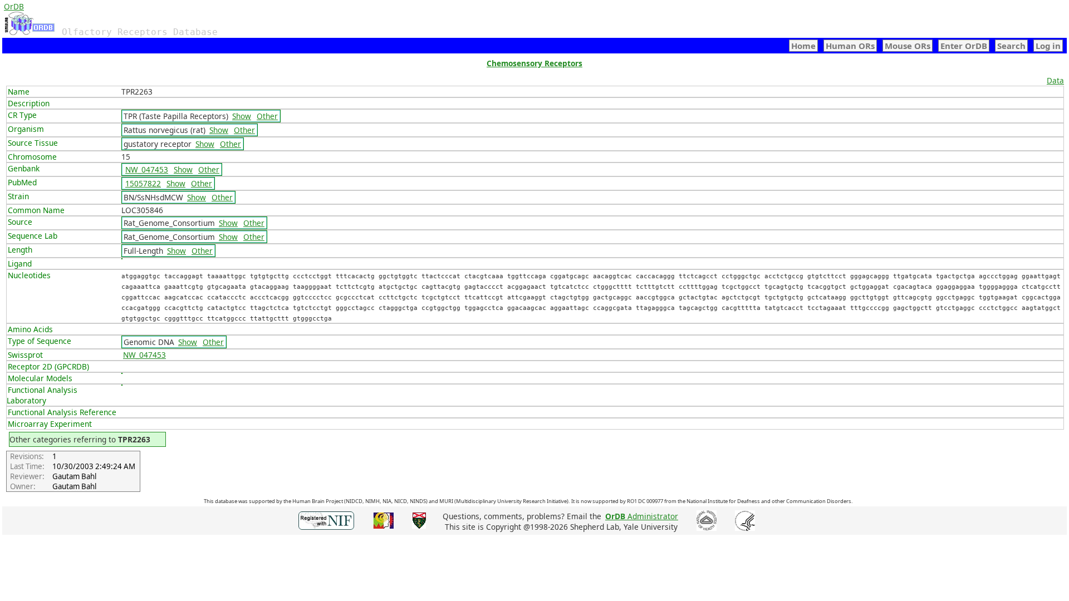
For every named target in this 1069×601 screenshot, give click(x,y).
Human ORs (850, 45)
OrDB (14, 6)
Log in (1048, 45)
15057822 (143, 183)
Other (267, 116)
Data (1055, 80)
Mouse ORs (907, 45)
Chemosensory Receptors (534, 63)
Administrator (641, 516)
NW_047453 (146, 169)
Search (1011, 45)
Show (241, 116)
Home (803, 45)
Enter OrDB (963, 45)
